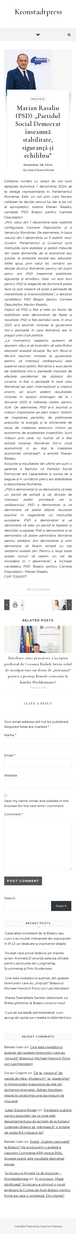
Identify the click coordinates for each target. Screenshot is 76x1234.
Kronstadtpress (38, 11)
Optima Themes (51, 1226)
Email (9, 755)
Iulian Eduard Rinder (40, 170)
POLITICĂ (38, 99)
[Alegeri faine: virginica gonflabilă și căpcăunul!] (62, 604)
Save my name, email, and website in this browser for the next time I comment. (36, 803)
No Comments (38, 589)
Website (10, 775)
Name (10, 735)
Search (9, 898)
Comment (13, 814)
